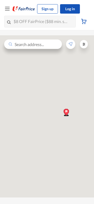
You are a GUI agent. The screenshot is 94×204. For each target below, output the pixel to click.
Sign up (48, 9)
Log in (70, 9)
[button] (66, 112)
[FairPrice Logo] (24, 9)
